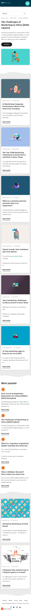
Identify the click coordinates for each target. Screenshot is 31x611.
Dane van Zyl (4, 18)
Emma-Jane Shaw (7, 246)
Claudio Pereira (6, 149)
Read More (6, 44)
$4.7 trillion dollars (22, 402)
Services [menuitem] (4, 600)
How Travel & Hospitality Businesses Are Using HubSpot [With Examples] (14, 396)
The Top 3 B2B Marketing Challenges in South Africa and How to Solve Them (14, 155)
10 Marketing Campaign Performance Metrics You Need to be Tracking (13, 106)
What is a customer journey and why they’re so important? (14, 203)
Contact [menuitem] (26, 600)
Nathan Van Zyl (6, 100)
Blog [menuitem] (21, 600)
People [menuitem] (10, 600)
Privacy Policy (26, 603)
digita (16, 256)
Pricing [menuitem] (16, 600)
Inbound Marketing (23, 18)
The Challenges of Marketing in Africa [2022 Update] (15, 25)
